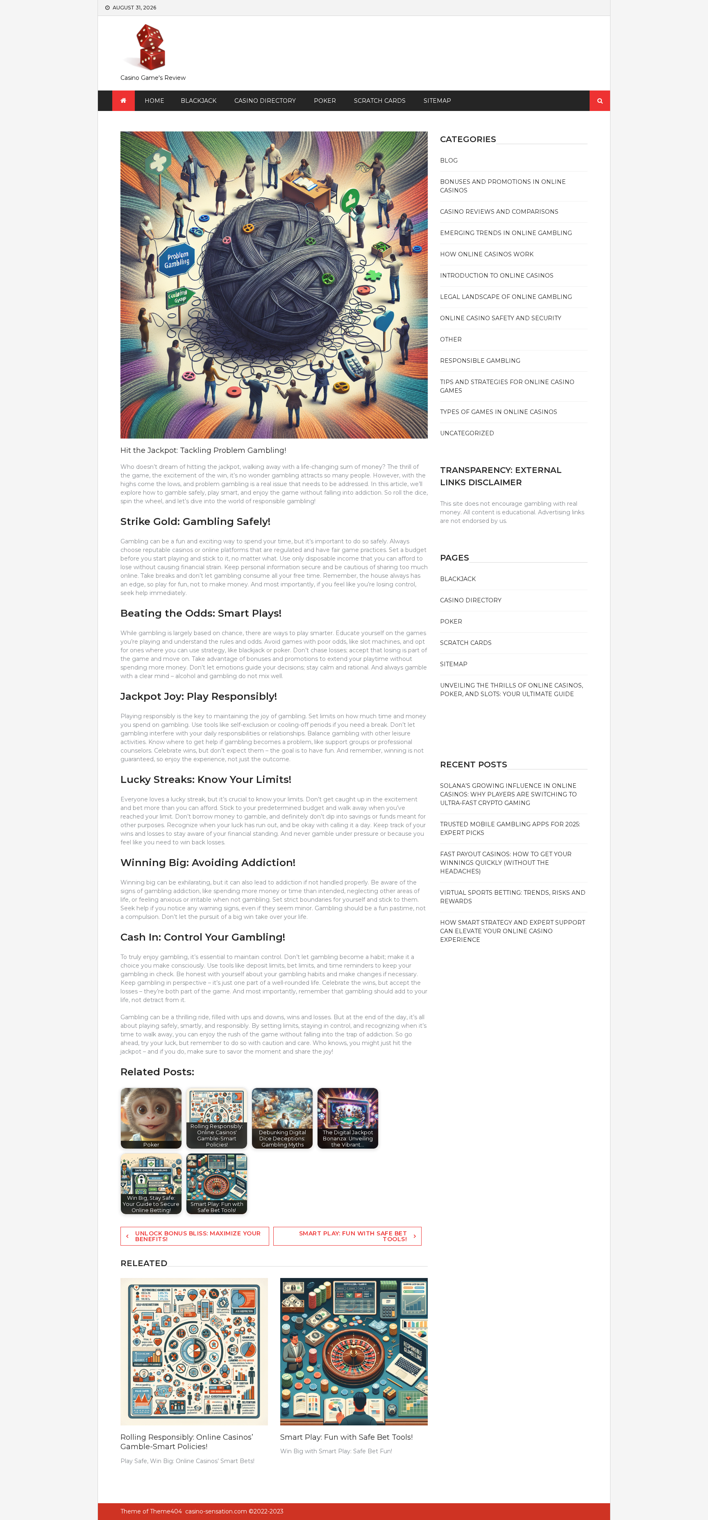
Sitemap (437, 100)
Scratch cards (380, 100)
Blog (449, 160)
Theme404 (166, 1511)
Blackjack (198, 100)
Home (154, 100)
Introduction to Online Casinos (497, 275)
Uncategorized (467, 433)
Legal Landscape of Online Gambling (506, 297)
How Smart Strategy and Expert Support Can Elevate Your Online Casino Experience (512, 931)
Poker (325, 100)
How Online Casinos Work (486, 254)
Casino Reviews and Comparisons (499, 211)
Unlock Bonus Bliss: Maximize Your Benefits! (198, 1236)
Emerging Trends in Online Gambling (506, 233)
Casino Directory (265, 100)
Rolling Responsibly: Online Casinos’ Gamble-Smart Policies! (186, 1442)
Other (451, 339)
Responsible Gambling (480, 360)
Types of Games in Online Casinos (498, 412)
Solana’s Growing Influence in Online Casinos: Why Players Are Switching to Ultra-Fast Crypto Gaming (508, 794)
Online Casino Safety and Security (500, 318)
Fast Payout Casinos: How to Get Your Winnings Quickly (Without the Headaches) (506, 862)
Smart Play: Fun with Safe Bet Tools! (353, 1236)
